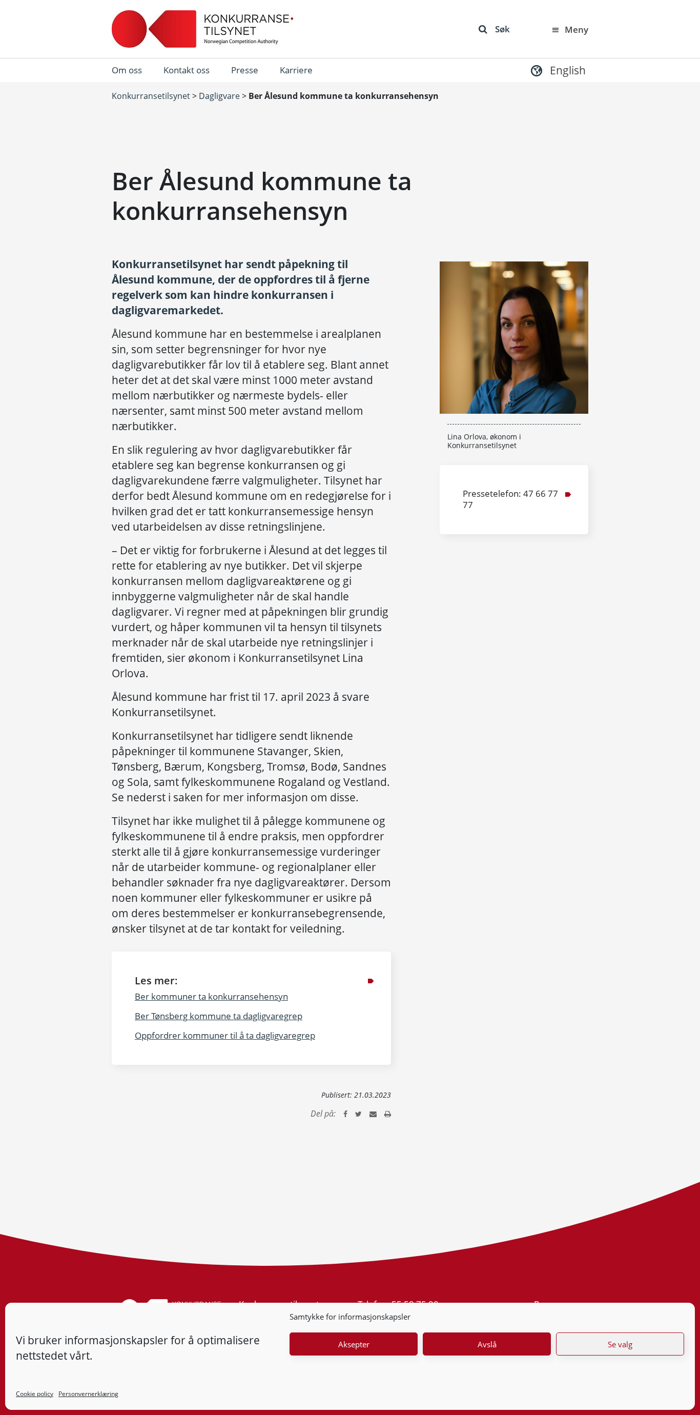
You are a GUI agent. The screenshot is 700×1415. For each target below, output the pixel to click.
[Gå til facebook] (345, 1113)
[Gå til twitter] (358, 1113)
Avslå (487, 1344)
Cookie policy (34, 1393)
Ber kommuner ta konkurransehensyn (211, 996)
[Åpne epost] (373, 1113)
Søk (502, 29)
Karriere (296, 70)
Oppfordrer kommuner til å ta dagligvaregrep (225, 1035)
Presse (244, 70)
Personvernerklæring (88, 1393)
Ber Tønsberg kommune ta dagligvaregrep (218, 1016)
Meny (576, 29)
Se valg (620, 1344)
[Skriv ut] (387, 1113)
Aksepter (353, 1344)
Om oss (127, 70)
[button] (557, 70)
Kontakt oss (186, 70)
